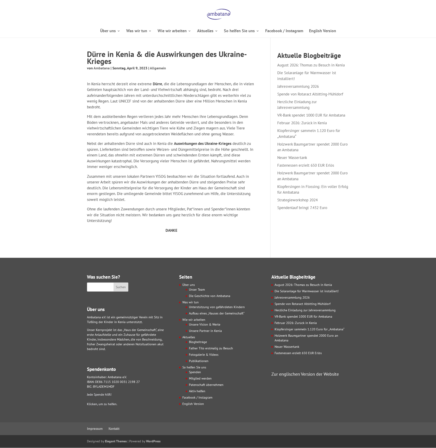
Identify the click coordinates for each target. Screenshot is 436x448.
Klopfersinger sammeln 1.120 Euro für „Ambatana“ (309, 329)
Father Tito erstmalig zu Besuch (211, 348)
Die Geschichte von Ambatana (209, 296)
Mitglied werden (200, 378)
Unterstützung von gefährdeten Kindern (217, 307)
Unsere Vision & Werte (204, 324)
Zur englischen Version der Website (305, 374)
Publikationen (198, 361)
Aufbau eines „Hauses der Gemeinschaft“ (217, 313)
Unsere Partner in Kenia (205, 331)
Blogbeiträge (198, 342)
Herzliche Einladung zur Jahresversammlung (305, 310)
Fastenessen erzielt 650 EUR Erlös (305, 165)
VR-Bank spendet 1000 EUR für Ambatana (311, 115)
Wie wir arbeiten (172, 31)
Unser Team (197, 289)
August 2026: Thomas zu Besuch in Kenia (311, 65)
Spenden (195, 372)
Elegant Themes (116, 441)
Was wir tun (136, 31)
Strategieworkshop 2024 (297, 199)
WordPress (153, 441)
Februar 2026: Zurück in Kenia (302, 122)
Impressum (95, 428)
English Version (322, 31)
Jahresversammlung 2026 (298, 86)
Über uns (108, 31)
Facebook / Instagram (284, 31)
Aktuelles (205, 31)
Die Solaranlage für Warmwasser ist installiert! (307, 291)
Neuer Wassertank (292, 157)
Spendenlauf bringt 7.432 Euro (302, 207)
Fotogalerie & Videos (203, 355)
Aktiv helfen (197, 391)
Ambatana (102, 68)
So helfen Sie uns (239, 31)
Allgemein (158, 68)
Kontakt (114, 428)
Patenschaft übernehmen (206, 385)
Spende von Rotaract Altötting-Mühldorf (310, 94)
